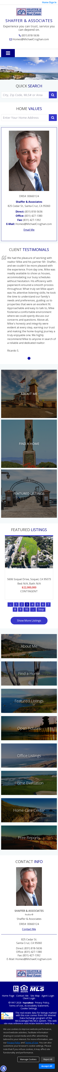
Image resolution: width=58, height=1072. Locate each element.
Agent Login (48, 995)
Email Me (29, 230)
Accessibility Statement (36, 1005)
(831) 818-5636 (30, 35)
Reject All (48, 1059)
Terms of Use (16, 1005)
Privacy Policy (42, 1002)
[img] (29, 394)
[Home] (29, 12)
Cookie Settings (29, 1008)
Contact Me (29, 929)
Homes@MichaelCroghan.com (30, 39)
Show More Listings (29, 620)
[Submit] (53, 117)
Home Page (8, 995)
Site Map (35, 995)
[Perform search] (53, 95)
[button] (3, 1068)
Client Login (29, 998)
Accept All (46, 1066)
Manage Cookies (28, 1059)
